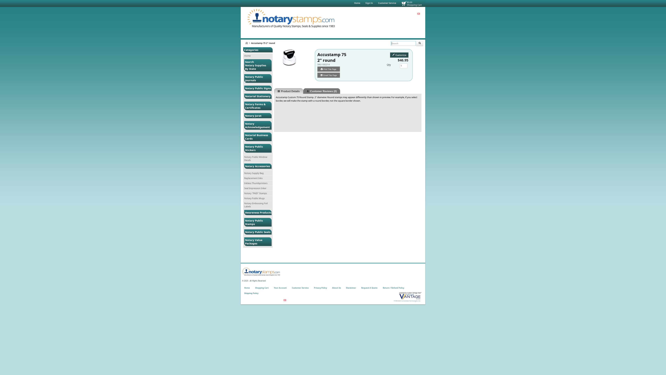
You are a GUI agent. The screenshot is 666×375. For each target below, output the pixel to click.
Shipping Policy (251, 293)
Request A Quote (369, 287)
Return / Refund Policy (393, 287)
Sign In (369, 3)
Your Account (280, 287)
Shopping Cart (414, 4)
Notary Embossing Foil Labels (256, 205)
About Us (336, 287)
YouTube (418, 13)
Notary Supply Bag (254, 173)
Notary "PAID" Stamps (255, 193)
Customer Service (387, 3)
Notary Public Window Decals (255, 158)
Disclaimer (351, 287)
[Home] (246, 43)
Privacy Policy (320, 287)
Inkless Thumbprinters (255, 183)
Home (357, 3)
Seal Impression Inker (255, 188)
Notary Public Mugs (254, 198)
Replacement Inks (253, 178)
